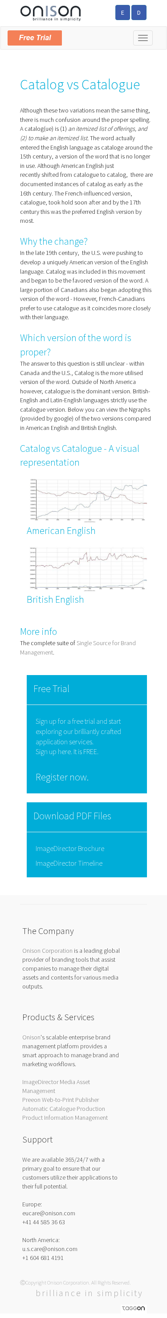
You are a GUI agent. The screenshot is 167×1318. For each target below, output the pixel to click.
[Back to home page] (50, 12)
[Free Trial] (83, 36)
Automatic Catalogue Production (63, 1109)
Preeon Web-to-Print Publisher (60, 1100)
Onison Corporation (47, 951)
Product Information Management (65, 1118)
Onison (31, 1037)
